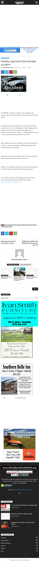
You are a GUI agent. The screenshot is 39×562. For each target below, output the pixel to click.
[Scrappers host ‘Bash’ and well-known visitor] (5, 525)
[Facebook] (3, 72)
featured (27, 225)
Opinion (3, 548)
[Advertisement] (19, 25)
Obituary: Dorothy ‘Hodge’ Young (21, 514)
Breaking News (5, 540)
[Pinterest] (11, 72)
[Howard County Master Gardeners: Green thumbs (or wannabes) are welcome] (19, 271)
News (2, 551)
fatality (22, 225)
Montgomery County (6, 226)
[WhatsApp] (15, 72)
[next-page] (20, 283)
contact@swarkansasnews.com (22, 489)
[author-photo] (19, 253)
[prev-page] (18, 283)
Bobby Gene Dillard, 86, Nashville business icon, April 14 (30, 243)
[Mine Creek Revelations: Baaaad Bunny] (7, 271)
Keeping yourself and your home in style (8, 242)
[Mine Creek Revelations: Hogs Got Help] (32, 271)
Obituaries (3, 537)
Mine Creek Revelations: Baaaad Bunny (6, 277)
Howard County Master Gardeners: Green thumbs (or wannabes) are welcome (19, 278)
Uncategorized (8, 56)
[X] (7, 72)
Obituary (3, 545)
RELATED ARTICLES (13, 264)
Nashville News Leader (8, 67)
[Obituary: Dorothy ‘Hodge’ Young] (5, 516)
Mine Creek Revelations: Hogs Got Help (32, 277)
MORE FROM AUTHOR (25, 264)
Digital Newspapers (6, 543)
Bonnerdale (8, 225)
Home (2, 56)
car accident (15, 225)
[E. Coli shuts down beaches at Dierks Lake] (5, 507)
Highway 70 (33, 225)
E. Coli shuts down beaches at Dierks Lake (24, 505)
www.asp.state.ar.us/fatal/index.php (11, 182)
